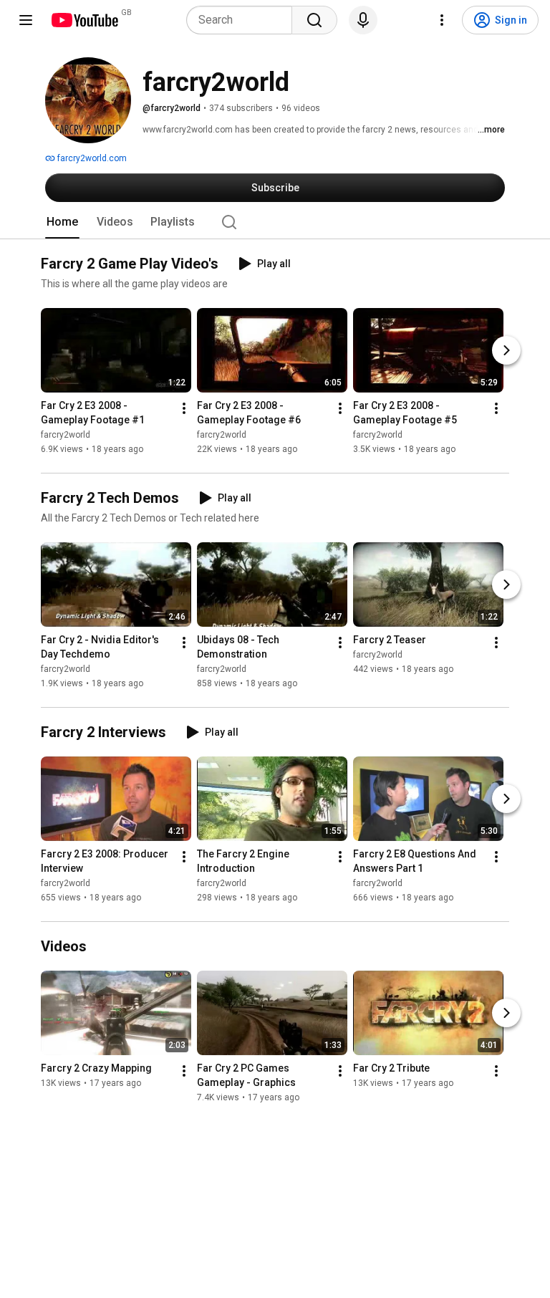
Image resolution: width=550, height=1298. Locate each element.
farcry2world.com (91, 158)
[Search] (314, 20)
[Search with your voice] (363, 20)
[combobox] (243, 20)
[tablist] (275, 222)
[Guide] (25, 20)
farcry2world (65, 435)
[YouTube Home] (84, 20)
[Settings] (441, 20)
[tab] (62, 222)
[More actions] (184, 408)
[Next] (506, 350)
